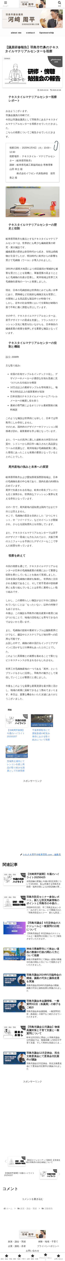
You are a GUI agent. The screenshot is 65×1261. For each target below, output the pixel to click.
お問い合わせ (32, 1250)
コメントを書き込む (32, 1199)
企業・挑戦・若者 (17, 1246)
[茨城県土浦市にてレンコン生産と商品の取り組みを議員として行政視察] (17, 751)
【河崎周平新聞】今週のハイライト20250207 (16, 733)
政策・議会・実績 (17, 1241)
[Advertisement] (32, 815)
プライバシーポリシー (48, 1246)
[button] (58, 717)
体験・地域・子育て (48, 1241)
